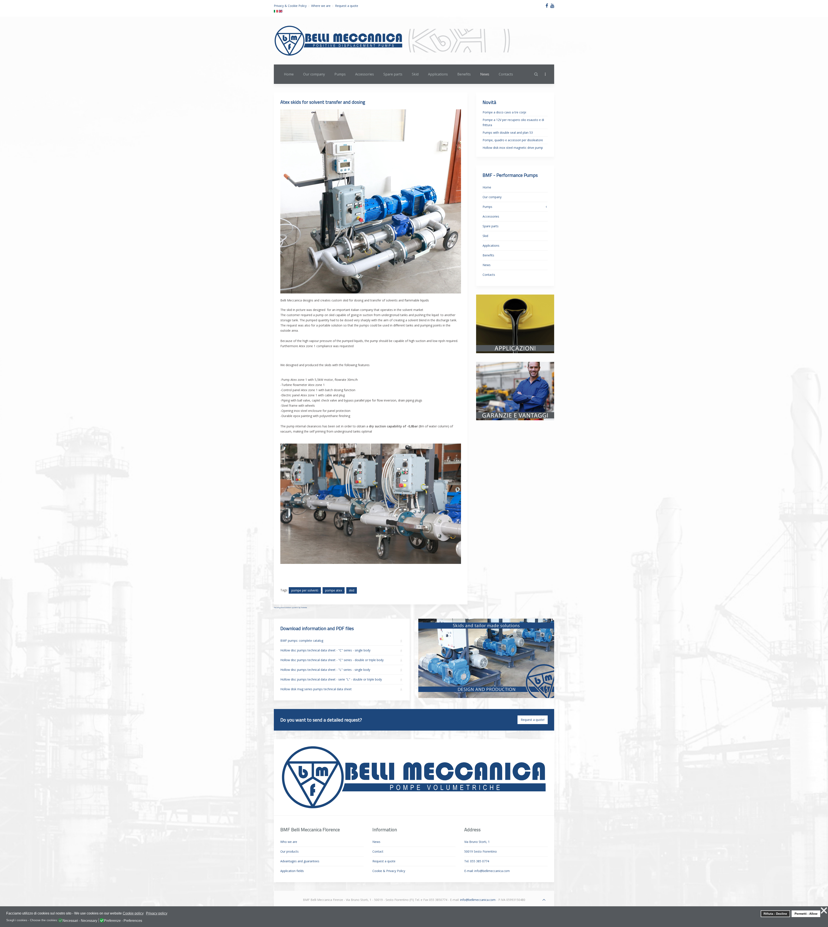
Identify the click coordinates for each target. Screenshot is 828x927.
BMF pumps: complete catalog (301, 640)
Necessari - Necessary (80, 920)
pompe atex (333, 590)
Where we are (321, 6)
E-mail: (487, 871)
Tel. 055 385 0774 (476, 861)
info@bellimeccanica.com (492, 871)
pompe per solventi (304, 590)
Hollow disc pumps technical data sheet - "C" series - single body (325, 650)
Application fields (292, 871)
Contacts (506, 74)
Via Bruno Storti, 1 (477, 842)
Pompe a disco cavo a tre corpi (504, 112)
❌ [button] (823, 910)
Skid (415, 74)
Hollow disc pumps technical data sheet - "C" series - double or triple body (332, 660)
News (484, 74)
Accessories (364, 74)
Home (289, 74)
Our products (289, 851)
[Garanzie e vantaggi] (515, 391)
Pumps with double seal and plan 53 (508, 132)
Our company (314, 74)
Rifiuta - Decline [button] (775, 913)
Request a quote (346, 6)
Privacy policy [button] (156, 913)
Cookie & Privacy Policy (388, 871)
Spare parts (392, 74)
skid (351, 590)
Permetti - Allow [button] (806, 913)
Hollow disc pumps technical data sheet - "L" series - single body (325, 670)
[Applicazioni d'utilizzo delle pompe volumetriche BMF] (515, 324)
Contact (377, 851)
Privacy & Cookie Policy (290, 6)
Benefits (464, 74)
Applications (438, 74)
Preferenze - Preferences (123, 920)
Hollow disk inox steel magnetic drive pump (513, 148)
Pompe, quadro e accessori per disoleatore (513, 140)
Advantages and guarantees (299, 861)
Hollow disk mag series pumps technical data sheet (316, 689)
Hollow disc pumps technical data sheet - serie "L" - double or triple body (331, 679)
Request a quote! (532, 720)
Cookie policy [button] (133, 913)
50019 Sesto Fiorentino (480, 851)
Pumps (340, 74)
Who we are (288, 842)
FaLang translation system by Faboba (290, 607)
